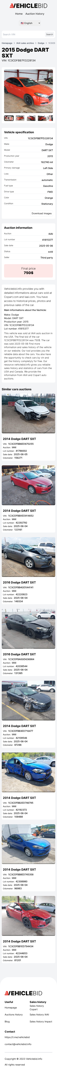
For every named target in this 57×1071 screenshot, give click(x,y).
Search (49, 34)
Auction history (34, 13)
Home (19, 13)
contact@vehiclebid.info (16, 1044)
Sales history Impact (41, 1021)
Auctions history (14, 1014)
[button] (20, 118)
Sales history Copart (37, 1007)
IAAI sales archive (25, 43)
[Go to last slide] (8, 118)
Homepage (7, 43)
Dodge (41, 43)
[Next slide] (48, 118)
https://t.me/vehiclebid (16, 1037)
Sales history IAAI (39, 1014)
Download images (42, 213)
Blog (7, 1021)
